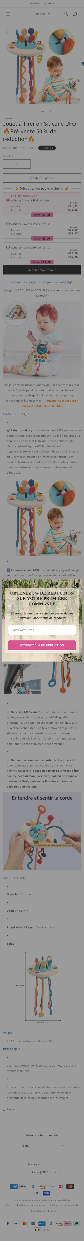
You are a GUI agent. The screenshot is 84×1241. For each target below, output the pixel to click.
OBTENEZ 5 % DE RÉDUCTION (42, 645)
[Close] (77, 584)
